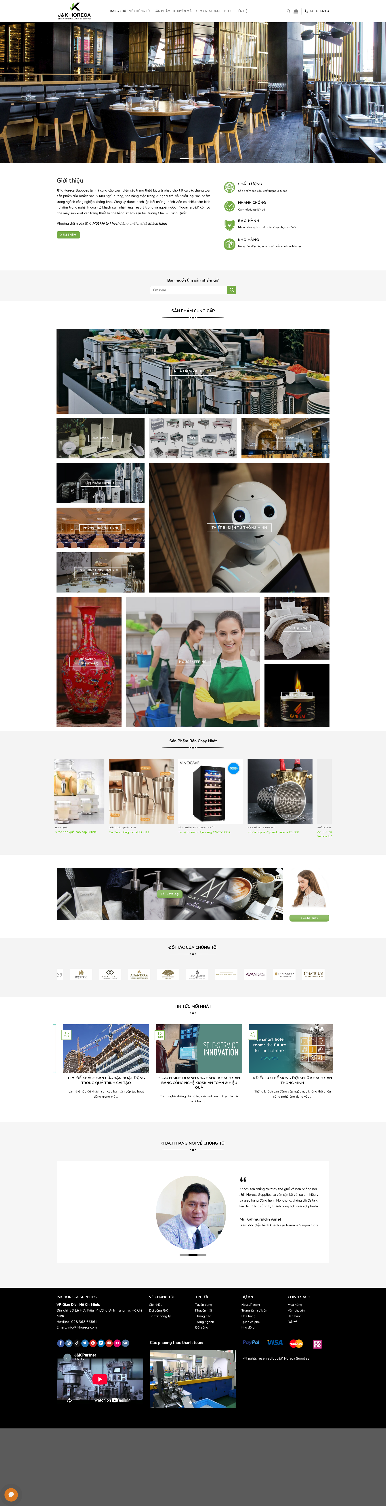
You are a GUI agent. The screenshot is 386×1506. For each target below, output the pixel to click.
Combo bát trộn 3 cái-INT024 (312, 832)
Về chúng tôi (140, 11)
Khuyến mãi (183, 11)
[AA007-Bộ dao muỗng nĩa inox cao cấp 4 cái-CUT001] (185, 791)
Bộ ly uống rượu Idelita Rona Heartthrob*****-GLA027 (103, 834)
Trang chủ (117, 11)
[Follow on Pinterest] (93, 1343)
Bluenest (250, 1374)
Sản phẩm (162, 11)
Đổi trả (293, 1322)
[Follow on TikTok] (77, 1343)
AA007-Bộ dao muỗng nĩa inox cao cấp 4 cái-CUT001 (183, 834)
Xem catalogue (208, 11)
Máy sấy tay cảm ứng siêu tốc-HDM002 (250, 832)
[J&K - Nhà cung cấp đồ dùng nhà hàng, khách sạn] (79, 11)
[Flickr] (117, 1343)
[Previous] (13, 93)
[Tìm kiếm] (288, 11)
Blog (228, 11)
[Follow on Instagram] (69, 1343)
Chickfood (262, 1368)
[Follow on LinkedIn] (101, 1343)
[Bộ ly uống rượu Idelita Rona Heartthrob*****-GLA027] (115, 791)
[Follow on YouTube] (109, 1343)
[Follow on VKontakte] (125, 1343)
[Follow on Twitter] (85, 1343)
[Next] (373, 93)
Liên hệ (241, 11)
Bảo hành (295, 1316)
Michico (248, 1368)
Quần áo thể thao (307, 1368)
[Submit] (231, 290)
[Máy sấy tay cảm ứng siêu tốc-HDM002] (254, 791)
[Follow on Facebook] (61, 1343)
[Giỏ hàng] (296, 11)
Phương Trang (282, 1368)
